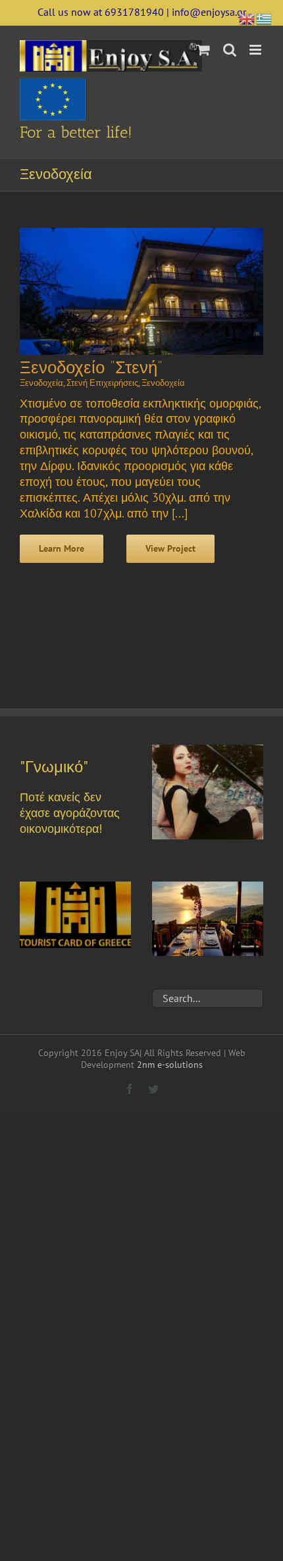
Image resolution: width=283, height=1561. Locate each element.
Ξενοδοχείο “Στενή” (91, 367)
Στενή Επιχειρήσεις (102, 382)
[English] (247, 17)
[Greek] (264, 17)
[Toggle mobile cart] (203, 50)
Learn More (61, 548)
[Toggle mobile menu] (256, 50)
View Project (170, 548)
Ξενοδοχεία (41, 382)
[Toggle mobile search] (229, 50)
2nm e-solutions (170, 1065)
